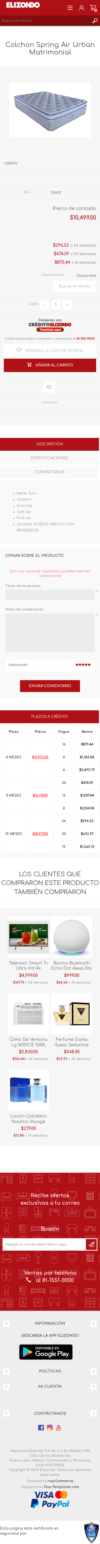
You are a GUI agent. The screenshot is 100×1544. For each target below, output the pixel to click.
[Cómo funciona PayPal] (50, 1503)
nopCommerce (60, 1481)
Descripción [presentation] (49, 444)
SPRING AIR (61, 180)
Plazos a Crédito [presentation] (49, 717)
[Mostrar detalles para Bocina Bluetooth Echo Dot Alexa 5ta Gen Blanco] (71, 937)
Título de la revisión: (23, 586)
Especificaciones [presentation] (49, 458)
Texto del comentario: (24, 609)
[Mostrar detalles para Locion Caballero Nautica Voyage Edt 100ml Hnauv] (28, 1090)
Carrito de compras (93, 7)
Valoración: (18, 665)
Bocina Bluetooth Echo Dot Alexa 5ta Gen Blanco (71, 968)
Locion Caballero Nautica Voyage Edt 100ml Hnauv (28, 1121)
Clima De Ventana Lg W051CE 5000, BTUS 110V (28, 1045)
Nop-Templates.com (61, 1487)
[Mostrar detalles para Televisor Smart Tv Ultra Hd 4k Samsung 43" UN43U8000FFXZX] (28, 937)
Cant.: (33, 304)
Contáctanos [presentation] (50, 472)
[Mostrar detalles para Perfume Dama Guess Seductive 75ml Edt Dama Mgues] (71, 1014)
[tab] (49, 445)
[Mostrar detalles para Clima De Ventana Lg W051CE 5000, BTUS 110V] (28, 1014)
